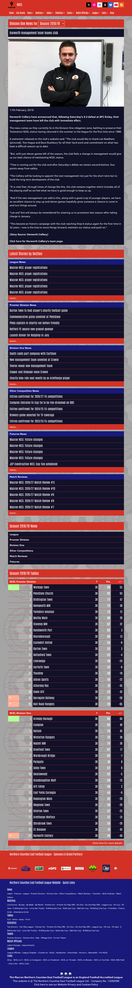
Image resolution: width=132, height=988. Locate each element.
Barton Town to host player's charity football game (39, 310)
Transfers (96, 893)
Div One (80, 904)
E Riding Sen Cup (20, 908)
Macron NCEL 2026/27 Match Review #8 (32, 501)
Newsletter (93, 952)
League (95, 13)
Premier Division (19, 539)
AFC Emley (39, 786)
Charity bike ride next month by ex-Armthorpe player (40, 378)
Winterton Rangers (44, 737)
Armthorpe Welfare (44, 817)
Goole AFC (38, 691)
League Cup (107, 904)
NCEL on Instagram (32, 959)
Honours (83, 952)
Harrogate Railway (43, 698)
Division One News (20, 348)
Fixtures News (18, 434)
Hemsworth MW (42, 605)
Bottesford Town (42, 655)
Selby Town (39, 768)
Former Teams (59, 937)
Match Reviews (18, 477)
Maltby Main (40, 618)
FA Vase (115, 926)
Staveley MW (40, 624)
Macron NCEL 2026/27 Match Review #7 (32, 507)
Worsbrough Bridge (44, 755)
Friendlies (112, 908)
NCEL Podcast (108, 893)
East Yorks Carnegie (44, 792)
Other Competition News (24, 391)
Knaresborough (41, 636)
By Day (22, 904)
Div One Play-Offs (92, 904)
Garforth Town (41, 667)
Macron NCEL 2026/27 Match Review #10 (32, 488)
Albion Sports (40, 679)
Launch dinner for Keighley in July (29, 335)
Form (27, 919)
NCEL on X (18, 959)
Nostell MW (39, 743)
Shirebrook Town (42, 823)
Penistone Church (43, 593)
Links (104, 13)
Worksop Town (41, 587)
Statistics (59, 13)
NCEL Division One (20, 713)
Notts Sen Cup (69, 908)
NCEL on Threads (68, 959)
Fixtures (14, 561)
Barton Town (40, 648)
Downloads (72, 952)
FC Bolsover (39, 829)
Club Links (13, 963)
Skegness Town (41, 805)
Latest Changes (13, 945)
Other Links (24, 963)
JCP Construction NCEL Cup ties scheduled (33, 464)
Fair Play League (26, 926)
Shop (112, 13)
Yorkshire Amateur (43, 611)
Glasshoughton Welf (44, 780)
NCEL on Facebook (51, 959)
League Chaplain (29, 952)
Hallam (37, 731)
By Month (39, 904)
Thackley (38, 673)
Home (11, 13)
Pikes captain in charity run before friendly (34, 323)
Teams (69, 13)
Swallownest (40, 774)
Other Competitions (21, 550)
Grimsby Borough (42, 718)
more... (13, 298)
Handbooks (61, 952)
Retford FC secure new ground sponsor (31, 329)
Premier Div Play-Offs (66, 904)
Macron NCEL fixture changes (26, 439)
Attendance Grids (21, 912)
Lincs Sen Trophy (37, 908)
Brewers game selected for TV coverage (32, 415)
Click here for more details (107, 843)
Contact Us (43, 952)
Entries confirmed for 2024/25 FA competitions (36, 409)
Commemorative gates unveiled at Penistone (35, 316)
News (29, 13)
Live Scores (20, 13)
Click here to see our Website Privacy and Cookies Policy (66, 984)
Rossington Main (42, 798)
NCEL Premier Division (23, 581)
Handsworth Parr (42, 630)
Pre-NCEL (103, 952)
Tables (49, 13)
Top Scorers (12, 926)
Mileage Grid (46, 937)
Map (37, 937)
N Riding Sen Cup (53, 908)
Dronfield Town (41, 749)
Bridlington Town (42, 599)
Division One (17, 545)
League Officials (14, 952)
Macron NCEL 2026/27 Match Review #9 (32, 494)
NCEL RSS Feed (117, 959)
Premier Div (50, 904)
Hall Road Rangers (43, 704)
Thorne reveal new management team (31, 366)
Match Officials (82, 13)
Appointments (28, 945)
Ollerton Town (41, 811)
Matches (39, 13)
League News (18, 262)
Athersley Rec (41, 685)
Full (8, 919)
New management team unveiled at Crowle (34, 359)
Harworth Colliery (37, 234)
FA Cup (117, 904)
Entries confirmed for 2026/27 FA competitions (36, 396)
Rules (52, 952)
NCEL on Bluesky (85, 959)
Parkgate (38, 761)
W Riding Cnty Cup (98, 908)
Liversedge (39, 661)
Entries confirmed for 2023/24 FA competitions (36, 421)
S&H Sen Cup (83, 908)
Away (21, 919)
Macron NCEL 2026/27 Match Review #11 (32, 482)
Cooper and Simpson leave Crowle (29, 372)
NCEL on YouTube (101, 959)
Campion (38, 725)
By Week (29, 904)
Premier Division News (23, 305)
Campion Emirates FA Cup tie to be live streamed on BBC (42, 402)
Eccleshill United (42, 642)
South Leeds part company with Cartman (33, 353)
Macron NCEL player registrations (28, 267)
